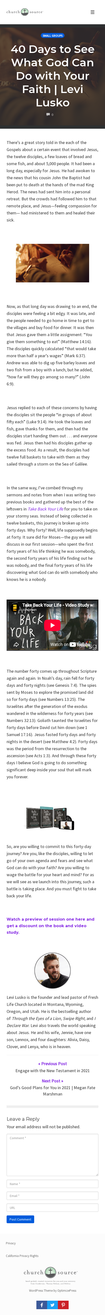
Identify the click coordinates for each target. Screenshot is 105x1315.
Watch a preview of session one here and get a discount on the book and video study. (50, 926)
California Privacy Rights (22, 1256)
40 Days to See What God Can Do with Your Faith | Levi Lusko (52, 75)
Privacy (11, 1243)
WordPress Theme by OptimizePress (52, 1291)
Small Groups (53, 35)
